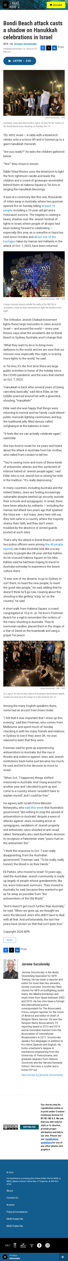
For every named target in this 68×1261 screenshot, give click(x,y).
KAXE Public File (15, 1219)
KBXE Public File (15, 1226)
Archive (11, 1205)
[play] (5, 1257)
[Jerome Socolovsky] (10, 969)
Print (61, 47)
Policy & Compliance (17, 1212)
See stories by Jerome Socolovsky (42, 1075)
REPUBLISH (29, 1127)
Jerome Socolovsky (25, 43)
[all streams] (63, 1257)
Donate (57, 4)
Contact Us (12, 1198)
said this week (34, 807)
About (10, 1191)
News (10, 940)
